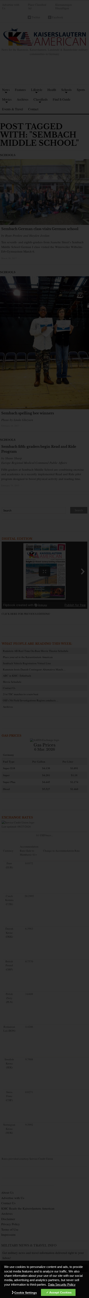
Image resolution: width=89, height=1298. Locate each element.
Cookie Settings (25, 1292)
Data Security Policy (62, 1284)
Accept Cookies (60, 1292)
